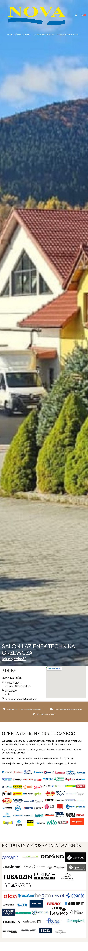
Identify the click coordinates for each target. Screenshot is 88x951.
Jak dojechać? (14, 658)
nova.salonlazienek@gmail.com (21, 699)
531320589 (11, 690)
